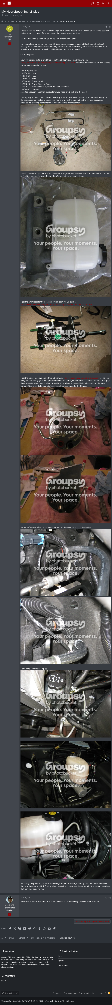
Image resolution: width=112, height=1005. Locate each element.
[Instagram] (109, 1001)
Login (3, 981)
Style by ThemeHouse (64, 1001)
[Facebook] (105, 1001)
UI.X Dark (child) (11, 993)
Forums (61, 961)
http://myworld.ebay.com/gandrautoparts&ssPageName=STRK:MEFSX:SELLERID (56, 304)
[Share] (106, 27)
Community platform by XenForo (27, 1001)
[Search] (108, 3)
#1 (110, 27)
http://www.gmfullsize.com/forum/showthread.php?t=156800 (48, 62)
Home (60, 956)
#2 (109, 898)
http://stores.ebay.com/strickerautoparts (82, 378)
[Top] (105, 993)
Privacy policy (84, 993)
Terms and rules (70, 993)
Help (94, 993)
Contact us (63, 965)
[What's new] (103, 3)
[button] (4, 3)
